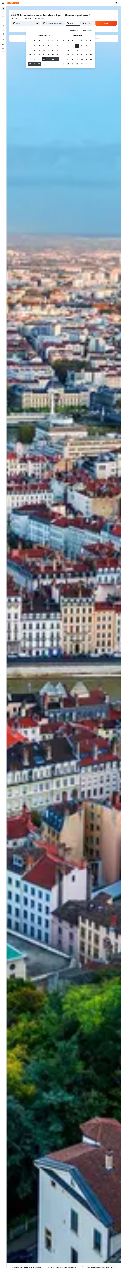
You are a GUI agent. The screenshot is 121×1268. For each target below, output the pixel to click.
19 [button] (53, 55)
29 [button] (35, 64)
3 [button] (43, 46)
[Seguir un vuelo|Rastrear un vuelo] (3, 30)
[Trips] (3, 39)
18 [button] (48, 55)
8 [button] (34, 50)
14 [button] (30, 55)
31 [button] (86, 64)
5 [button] (52, 46)
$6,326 (15, 15)
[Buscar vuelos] (3, 9)
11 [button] (48, 50)
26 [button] (53, 59)
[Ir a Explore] (3, 26)
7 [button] (30, 50)
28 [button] (30, 64)
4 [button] (48, 46)
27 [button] (57, 59)
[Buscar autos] (3, 17)
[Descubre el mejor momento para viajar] (3, 34)
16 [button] (39, 55)
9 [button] (39, 50)
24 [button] (44, 59)
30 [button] (39, 64)
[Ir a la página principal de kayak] (13, 3)
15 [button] (34, 55)
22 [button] (35, 59)
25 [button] (48, 59)
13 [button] (57, 50)
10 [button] (44, 50)
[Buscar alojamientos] (3, 13)
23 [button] (39, 59)
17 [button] (43, 55)
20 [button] (57, 55)
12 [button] (53, 50)
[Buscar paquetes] (3, 21)
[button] (3, 3)
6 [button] (57, 46)
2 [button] (39, 46)
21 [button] (30, 59)
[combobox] (16, 18)
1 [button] (34, 46)
